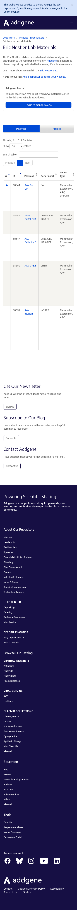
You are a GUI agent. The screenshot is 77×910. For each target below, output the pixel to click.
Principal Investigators (31, 37)
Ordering (8, 612)
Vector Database (12, 832)
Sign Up (10, 406)
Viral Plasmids (11, 746)
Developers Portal (12, 837)
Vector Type (63, 174)
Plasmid (29, 176)
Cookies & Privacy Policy (31, 888)
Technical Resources (14, 617)
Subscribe (11, 438)
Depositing (9, 607)
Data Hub (8, 822)
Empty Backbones (13, 726)
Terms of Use (11, 892)
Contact (8, 888)
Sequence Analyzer (13, 827)
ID (14, 176)
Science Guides (12, 794)
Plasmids (21, 128)
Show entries (17, 146)
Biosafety (8, 562)
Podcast (8, 784)
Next (27, 162)
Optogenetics (10, 736)
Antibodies (9, 666)
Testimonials (10, 547)
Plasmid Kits (10, 676)
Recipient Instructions (15, 587)
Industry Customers (13, 577)
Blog (6, 769)
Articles (57, 128)
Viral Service (10, 622)
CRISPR (7, 721)
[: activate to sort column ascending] (7, 174)
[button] (71, 23)
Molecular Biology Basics (16, 779)
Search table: (10, 154)
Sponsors (8, 552)
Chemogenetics (12, 716)
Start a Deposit (11, 642)
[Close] (70, 4)
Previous (10, 162)
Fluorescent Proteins (14, 731)
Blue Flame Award (13, 567)
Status (27, 892)
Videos (7, 799)
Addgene (52, 60)
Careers (7, 572)
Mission (8, 537)
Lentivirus (8, 701)
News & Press (11, 582)
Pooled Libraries (12, 681)
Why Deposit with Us (14, 637)
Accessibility (57, 888)
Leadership (9, 542)
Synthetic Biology (12, 741)
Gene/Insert (47, 176)
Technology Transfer (14, 592)
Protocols (8, 789)
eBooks (7, 774)
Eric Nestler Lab (48, 70)
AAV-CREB (30, 265)
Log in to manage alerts (38, 105)
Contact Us (12, 466)
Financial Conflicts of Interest (18, 557)
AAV (6, 696)
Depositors (9, 37)
